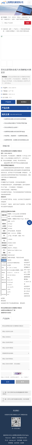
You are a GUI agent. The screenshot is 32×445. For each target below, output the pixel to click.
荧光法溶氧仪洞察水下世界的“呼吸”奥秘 (15, 123)
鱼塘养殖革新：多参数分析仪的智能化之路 (16, 140)
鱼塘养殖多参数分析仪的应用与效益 (14, 131)
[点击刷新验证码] (17, 373)
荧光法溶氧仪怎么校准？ (11, 127)
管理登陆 (10, 443)
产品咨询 (8, 102)
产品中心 (16, 29)
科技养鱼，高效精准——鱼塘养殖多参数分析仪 (16, 135)
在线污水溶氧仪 (10, 31)
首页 (10, 29)
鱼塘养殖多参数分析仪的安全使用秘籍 (15, 119)
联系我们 (24, 102)
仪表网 (22, 443)
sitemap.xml (12, 440)
